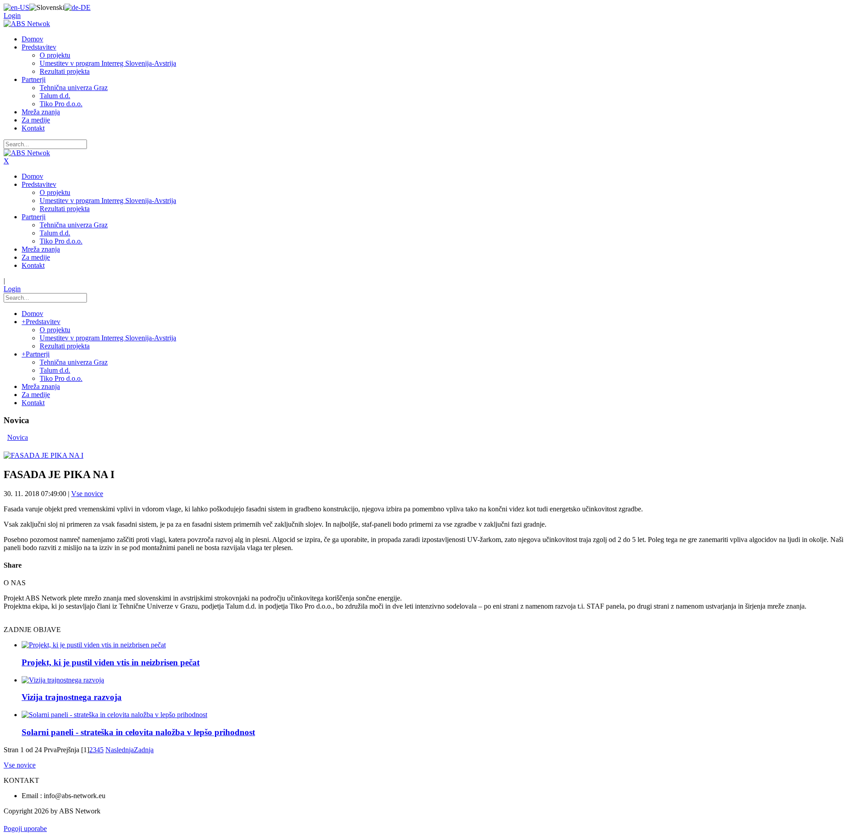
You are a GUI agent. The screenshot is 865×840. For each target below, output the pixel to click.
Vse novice (87, 493)
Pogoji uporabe (25, 828)
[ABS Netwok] (27, 23)
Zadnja (144, 750)
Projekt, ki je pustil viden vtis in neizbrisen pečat (111, 662)
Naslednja (119, 750)
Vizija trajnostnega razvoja (72, 697)
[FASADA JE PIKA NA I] (43, 455)
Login (12, 15)
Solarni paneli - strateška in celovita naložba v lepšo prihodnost (138, 732)
